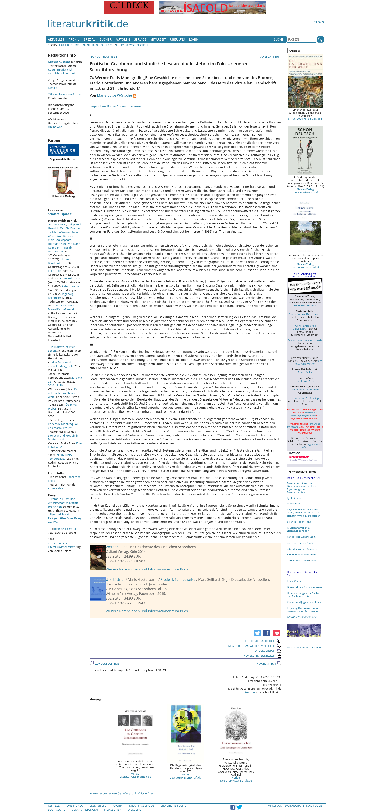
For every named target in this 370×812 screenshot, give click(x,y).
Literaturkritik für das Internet (304, 587)
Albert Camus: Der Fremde (305, 314)
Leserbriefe (98, 805)
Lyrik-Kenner (294, 498)
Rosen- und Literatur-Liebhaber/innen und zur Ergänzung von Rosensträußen (301, 488)
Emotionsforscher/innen (301, 554)
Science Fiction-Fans (299, 521)
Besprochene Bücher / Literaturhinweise (115, 106)
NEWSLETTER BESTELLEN (259, 655)
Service (140, 39)
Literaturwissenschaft (132, 45)
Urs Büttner (115, 579)
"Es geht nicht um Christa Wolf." (62, 393)
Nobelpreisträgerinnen (305, 389)
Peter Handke (70, 286)
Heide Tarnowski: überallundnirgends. (61, 364)
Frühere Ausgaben (72, 45)
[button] (257, 633)
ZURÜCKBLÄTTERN (103, 56)
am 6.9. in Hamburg (308, 362)
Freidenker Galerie (305, 305)
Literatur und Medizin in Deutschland (63, 437)
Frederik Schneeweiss (178, 579)
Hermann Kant (57, 244)
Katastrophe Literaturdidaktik (304, 340)
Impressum (275, 805)
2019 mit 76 (55, 385)
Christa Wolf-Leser (298, 560)
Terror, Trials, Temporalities (60, 457)
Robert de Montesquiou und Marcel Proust (63, 426)
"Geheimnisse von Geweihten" (304, 327)
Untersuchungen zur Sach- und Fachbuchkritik (303, 594)
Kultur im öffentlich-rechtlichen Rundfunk (61, 71)
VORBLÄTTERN (270, 56)
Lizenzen (249, 692)
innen (313, 560)
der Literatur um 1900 (300, 543)
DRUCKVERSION (265, 651)
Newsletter (112, 810)
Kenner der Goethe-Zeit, (301, 536)
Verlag (319, 21)
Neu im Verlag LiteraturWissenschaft (305, 191)
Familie (52, 88)
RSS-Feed (54, 805)
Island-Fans (293, 503)
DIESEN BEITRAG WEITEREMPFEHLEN (251, 646)
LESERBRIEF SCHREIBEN (260, 641)
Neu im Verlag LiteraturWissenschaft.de (305, 265)
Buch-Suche (56, 810)
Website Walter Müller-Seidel (304, 647)
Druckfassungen (141, 805)
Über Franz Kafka (305, 381)
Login (193, 39)
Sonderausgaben (59, 214)
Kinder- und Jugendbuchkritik (304, 602)
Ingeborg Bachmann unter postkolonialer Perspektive (302, 609)
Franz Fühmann (70, 278)
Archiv (74, 39)
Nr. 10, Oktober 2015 (100, 45)
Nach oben (314, 805)
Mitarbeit (158, 39)
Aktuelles (56, 39)
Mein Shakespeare (59, 240)
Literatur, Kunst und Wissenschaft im (63, 503)
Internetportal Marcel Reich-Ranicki (61, 307)
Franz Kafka (55, 488)
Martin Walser (61, 232)
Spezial (89, 39)
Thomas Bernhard (59, 261)
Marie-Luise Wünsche (114, 95)
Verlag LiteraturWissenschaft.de (135, 775)
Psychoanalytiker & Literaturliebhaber (298, 529)
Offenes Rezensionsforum (64, 94)
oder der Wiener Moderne (302, 549)
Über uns (177, 39)
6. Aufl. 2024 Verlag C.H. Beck (305, 118)
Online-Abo (55, 127)
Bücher (106, 39)
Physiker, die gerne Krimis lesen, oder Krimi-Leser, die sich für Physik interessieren (303, 512)
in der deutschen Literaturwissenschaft (61, 545)
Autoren (123, 39)
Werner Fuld (116, 547)
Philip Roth (75, 224)
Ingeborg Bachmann (60, 296)
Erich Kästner (295, 581)
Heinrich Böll (56, 228)
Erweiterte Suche (173, 805)
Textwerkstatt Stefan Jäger (305, 398)
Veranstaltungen (85, 810)
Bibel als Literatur (65, 529)
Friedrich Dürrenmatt (60, 249)
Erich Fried (54, 271)
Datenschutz (294, 805)
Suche (279, 39)
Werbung (134, 810)
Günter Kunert (57, 224)
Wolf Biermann (66, 236)
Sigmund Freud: (64, 518)
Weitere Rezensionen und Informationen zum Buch (147, 569)
